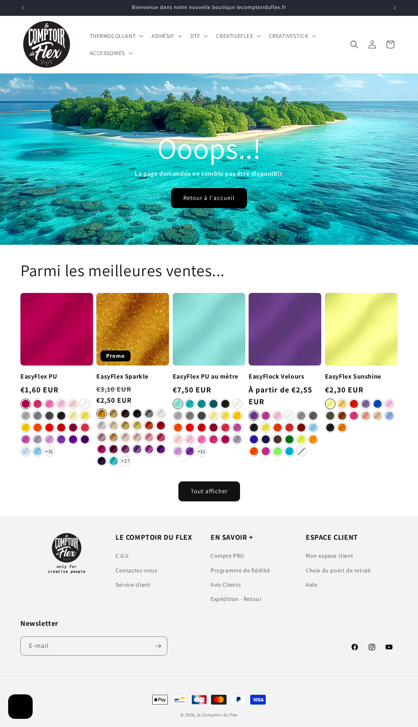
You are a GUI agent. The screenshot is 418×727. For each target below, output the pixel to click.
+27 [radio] (125, 460)
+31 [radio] (49, 451)
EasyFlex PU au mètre (205, 376)
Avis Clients (226, 584)
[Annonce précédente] (23, 8)
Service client (133, 584)
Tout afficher (209, 491)
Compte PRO (227, 555)
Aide (311, 584)
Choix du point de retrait (338, 570)
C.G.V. (123, 555)
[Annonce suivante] (395, 8)
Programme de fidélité (240, 570)
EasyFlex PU (39, 376)
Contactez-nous (136, 570)
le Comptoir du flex (217, 715)
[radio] (25, 404)
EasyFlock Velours (276, 376)
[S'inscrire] (158, 646)
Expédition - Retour (236, 599)
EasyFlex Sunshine (353, 376)
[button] (116, 35)
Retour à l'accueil (209, 198)
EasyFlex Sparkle (122, 376)
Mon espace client (329, 555)
